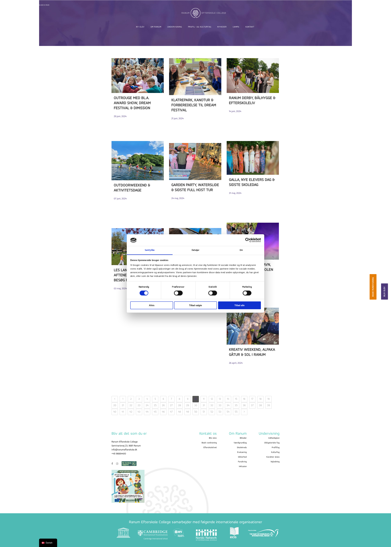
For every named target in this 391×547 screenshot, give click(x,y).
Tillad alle (239, 305)
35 (236, 405)
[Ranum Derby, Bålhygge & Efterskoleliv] (253, 75)
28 (179, 405)
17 (252, 399)
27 (171, 405)
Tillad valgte (195, 305)
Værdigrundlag (240, 443)
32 (211, 405)
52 (211, 412)
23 (139, 405)
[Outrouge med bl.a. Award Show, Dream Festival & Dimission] (137, 75)
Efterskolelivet (210, 447)
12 (212, 399)
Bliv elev (385, 291)
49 (187, 412)
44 (147, 412)
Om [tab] (241, 250)
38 (260, 405)
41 (123, 412)
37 (252, 405)
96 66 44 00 (19, 5)
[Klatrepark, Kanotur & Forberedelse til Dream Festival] (195, 76)
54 (228, 412)
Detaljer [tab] (195, 250)
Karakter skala (273, 457)
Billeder (243, 438)
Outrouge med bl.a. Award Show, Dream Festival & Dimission (132, 103)
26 (163, 405)
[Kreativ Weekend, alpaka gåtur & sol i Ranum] (253, 326)
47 (171, 412)
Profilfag (276, 447)
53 (220, 412)
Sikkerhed (242, 457)
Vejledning (275, 462)
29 (187, 405)
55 (236, 412)
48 (179, 412)
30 (195, 405)
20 (114, 405)
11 (204, 399)
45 (155, 412)
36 (244, 405)
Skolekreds (242, 447)
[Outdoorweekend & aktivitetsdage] (137, 160)
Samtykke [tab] (150, 250)
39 (268, 405)
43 (139, 412)
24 (147, 405)
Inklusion (243, 466)
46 (163, 412)
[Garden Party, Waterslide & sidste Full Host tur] (195, 161)
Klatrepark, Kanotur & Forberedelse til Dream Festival (193, 105)
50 (195, 412)
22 (131, 405)
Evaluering (242, 452)
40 (114, 412)
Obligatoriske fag (272, 443)
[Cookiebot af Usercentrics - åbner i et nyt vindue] (247, 240)
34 (228, 405)
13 (220, 399)
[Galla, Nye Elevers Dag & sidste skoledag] (253, 158)
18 (260, 399)
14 (228, 399)
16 (244, 399)
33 (220, 405)
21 (123, 405)
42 (131, 412)
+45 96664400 (118, 454)
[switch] (178, 293)
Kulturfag (275, 452)
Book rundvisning (373, 287)
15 (236, 399)
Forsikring (242, 462)
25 (155, 405)
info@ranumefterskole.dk (124, 450)
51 (204, 412)
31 (204, 405)
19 (268, 399)
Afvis (151, 305)
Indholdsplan (274, 438)
